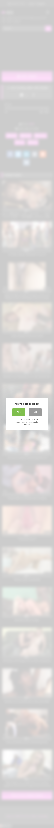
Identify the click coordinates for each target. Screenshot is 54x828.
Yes (18, 412)
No (35, 412)
